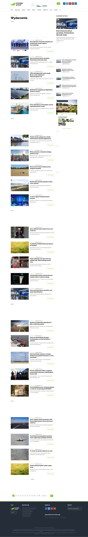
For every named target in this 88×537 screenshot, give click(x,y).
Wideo (28, 9)
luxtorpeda (25, 513)
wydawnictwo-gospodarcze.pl (53, 517)
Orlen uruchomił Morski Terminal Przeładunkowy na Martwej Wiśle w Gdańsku (40, 339)
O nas (51, 9)
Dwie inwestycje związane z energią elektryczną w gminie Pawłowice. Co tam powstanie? (42, 355)
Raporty (23, 9)
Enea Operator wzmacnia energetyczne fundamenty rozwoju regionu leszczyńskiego (41, 43)
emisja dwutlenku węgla (27, 510)
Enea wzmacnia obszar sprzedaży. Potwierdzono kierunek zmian (65, 33)
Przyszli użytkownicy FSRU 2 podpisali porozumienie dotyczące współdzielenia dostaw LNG (41, 372)
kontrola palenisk (32, 508)
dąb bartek (25, 508)
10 (34, 495)
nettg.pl (46, 517)
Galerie (33, 9)
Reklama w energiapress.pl (73, 508)
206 (39, 495)
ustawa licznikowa (26, 515)
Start (12, 9)
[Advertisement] (32, 28)
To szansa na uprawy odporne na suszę (41, 451)
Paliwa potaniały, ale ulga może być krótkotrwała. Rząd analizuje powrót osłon (40, 260)
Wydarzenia (17, 9)
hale (29, 513)
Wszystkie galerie (67, 128)
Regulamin (45, 9)
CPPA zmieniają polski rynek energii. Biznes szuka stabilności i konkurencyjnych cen (40, 75)
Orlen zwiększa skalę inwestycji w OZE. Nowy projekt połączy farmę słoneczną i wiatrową (41, 421)
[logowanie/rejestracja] (59, 10)
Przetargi (39, 9)
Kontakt (55, 9)
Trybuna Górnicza (63, 517)
